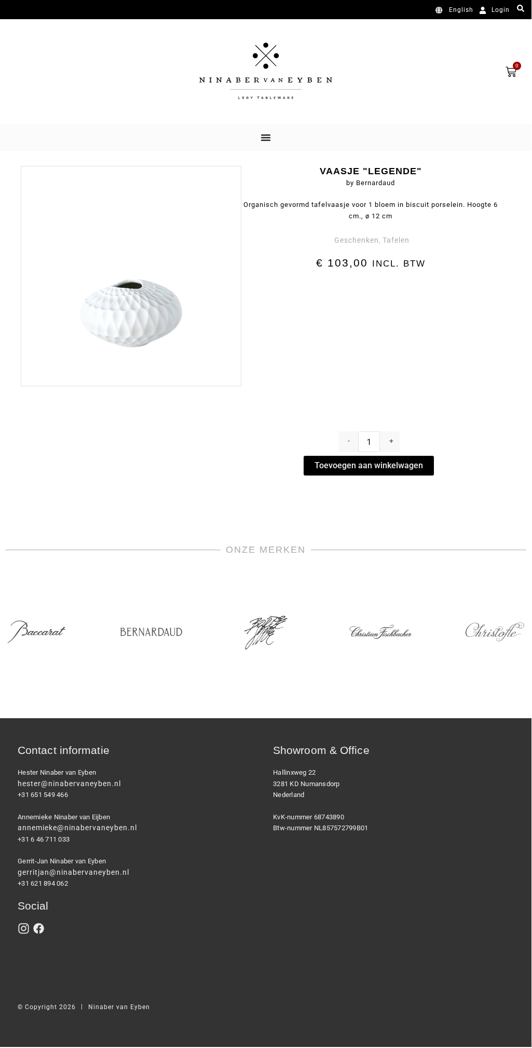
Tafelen (396, 240)
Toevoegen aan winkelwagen (369, 465)
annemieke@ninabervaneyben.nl (77, 827)
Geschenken (356, 240)
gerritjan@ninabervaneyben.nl (73, 872)
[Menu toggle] (265, 137)
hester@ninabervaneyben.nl (69, 783)
